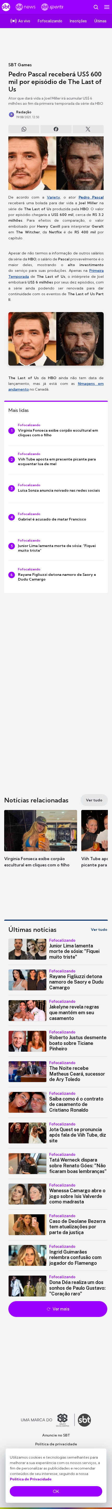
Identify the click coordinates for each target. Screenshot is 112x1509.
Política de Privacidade (31, 1479)
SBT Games (20, 64)
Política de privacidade (56, 1444)
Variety (53, 197)
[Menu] (107, 7)
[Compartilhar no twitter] (88, 129)
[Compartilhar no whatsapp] (23, 129)
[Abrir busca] (96, 7)
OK (56, 1491)
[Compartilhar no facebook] (55, 129)
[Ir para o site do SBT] (84, 1420)
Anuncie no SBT (56, 1435)
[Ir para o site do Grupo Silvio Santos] (48, 1420)
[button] (40, 844)
